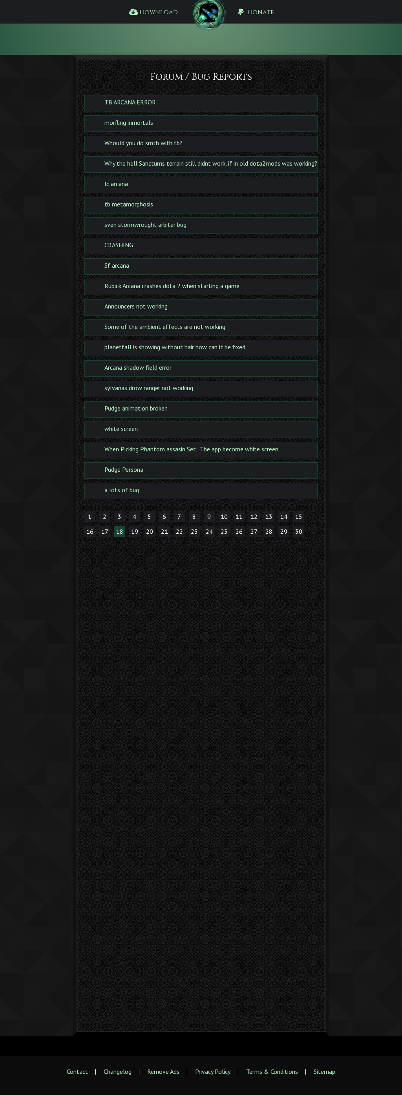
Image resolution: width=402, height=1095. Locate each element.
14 (283, 516)
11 (239, 516)
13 (268, 516)
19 (134, 531)
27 (254, 531)
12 (254, 516)
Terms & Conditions (272, 1071)
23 (194, 531)
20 (149, 531)
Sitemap (324, 1071)
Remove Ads (163, 1071)
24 (209, 531)
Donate (260, 12)
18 (119, 531)
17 (104, 531)
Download (158, 12)
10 (224, 516)
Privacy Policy (212, 1071)
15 (298, 516)
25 (224, 531)
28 (268, 531)
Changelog (118, 1071)
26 (239, 531)
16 (89, 531)
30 (298, 531)
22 (179, 531)
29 (283, 531)
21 (164, 531)
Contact (77, 1071)
